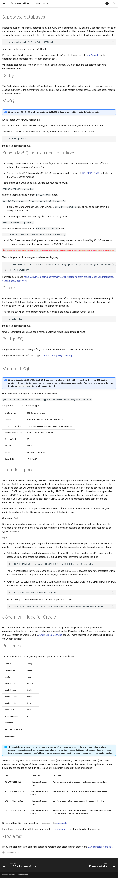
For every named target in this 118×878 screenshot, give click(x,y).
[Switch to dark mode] (107, 3)
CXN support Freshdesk (100, 846)
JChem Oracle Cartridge (50, 635)
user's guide (93, 55)
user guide (61, 823)
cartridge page (60, 829)
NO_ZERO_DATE (90, 173)
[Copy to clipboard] (113, 42)
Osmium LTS (39, 3)
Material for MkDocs (19, 875)
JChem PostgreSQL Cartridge (58, 355)
